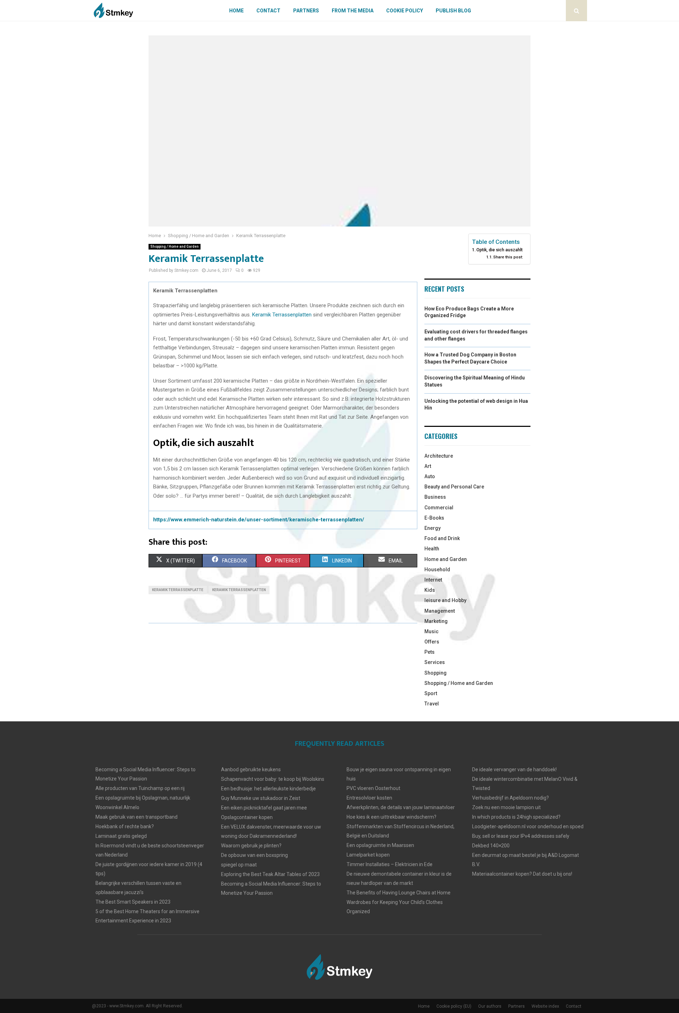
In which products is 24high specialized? (516, 817)
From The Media (352, 10)
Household (437, 569)
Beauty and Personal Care (454, 487)
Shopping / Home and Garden (174, 246)
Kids (429, 590)
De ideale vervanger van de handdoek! (514, 769)
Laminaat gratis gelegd (121, 836)
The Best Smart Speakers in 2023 (132, 902)
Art (427, 466)
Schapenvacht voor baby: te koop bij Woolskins (272, 779)
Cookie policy (404, 10)
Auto (429, 476)
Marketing (436, 621)
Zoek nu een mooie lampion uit (506, 807)
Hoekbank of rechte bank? (124, 826)
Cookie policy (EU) (453, 1006)
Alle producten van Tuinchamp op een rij (140, 788)
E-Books (434, 518)
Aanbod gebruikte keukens (251, 769)
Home (236, 10)
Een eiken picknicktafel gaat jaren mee (264, 808)
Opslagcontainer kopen (247, 817)
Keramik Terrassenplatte (177, 590)
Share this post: (508, 256)
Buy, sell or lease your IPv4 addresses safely (520, 836)
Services (434, 662)
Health (431, 548)
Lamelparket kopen (368, 855)
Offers (431, 642)
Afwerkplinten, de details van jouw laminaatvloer (401, 807)
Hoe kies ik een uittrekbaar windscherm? (391, 817)
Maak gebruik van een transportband (136, 817)
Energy (432, 528)
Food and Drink (442, 538)
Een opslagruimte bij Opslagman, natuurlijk (142, 798)
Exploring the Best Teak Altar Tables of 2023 (270, 874)
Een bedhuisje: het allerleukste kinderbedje (268, 788)
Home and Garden (445, 559)
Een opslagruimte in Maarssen (380, 845)
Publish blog (453, 10)
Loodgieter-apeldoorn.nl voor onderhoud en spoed (528, 826)
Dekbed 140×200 (491, 845)
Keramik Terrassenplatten (282, 314)
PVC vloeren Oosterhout (373, 788)
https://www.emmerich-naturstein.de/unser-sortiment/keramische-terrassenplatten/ (258, 519)
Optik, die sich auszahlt (499, 249)
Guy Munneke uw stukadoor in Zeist (260, 798)
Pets (429, 652)
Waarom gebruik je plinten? (251, 845)
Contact (268, 10)
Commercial (438, 507)
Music (431, 631)
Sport (430, 693)
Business (435, 497)
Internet (433, 580)
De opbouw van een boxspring (254, 855)
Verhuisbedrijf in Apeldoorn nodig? (510, 798)
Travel (431, 703)
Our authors (489, 1006)
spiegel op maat (239, 865)
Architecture (438, 456)
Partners (306, 10)
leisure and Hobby (445, 600)
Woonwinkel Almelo (117, 807)
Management (439, 611)
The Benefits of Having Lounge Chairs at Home (399, 892)
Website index (545, 1006)
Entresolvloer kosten (369, 798)
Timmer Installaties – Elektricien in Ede (390, 864)
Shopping (435, 673)
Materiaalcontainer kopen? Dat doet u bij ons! (522, 874)
